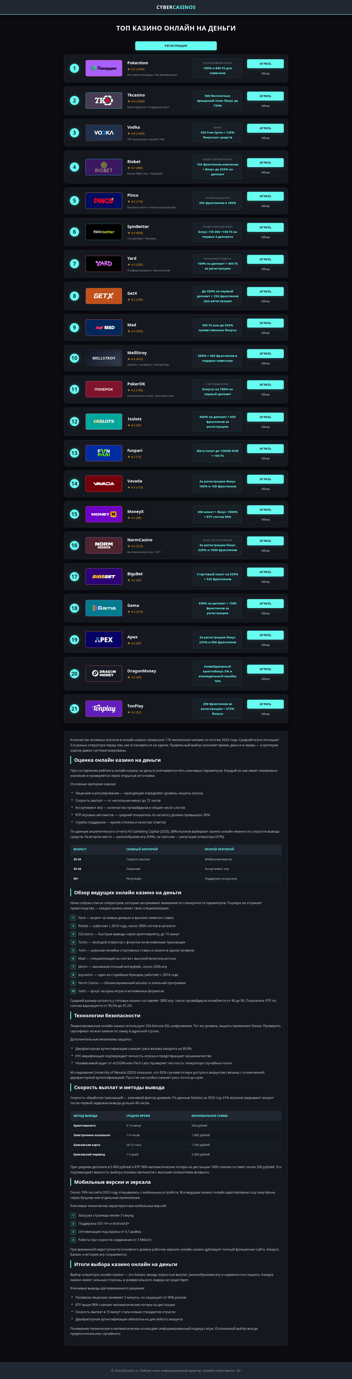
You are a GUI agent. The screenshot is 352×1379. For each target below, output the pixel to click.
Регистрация (176, 46)
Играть (265, 64)
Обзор (265, 73)
